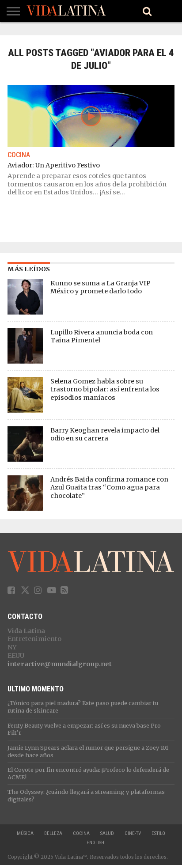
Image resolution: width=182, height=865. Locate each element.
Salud (107, 833)
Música (25, 833)
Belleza (53, 833)
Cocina (81, 833)
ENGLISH (95, 843)
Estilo (158, 833)
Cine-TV (133, 833)
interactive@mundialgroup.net (60, 664)
